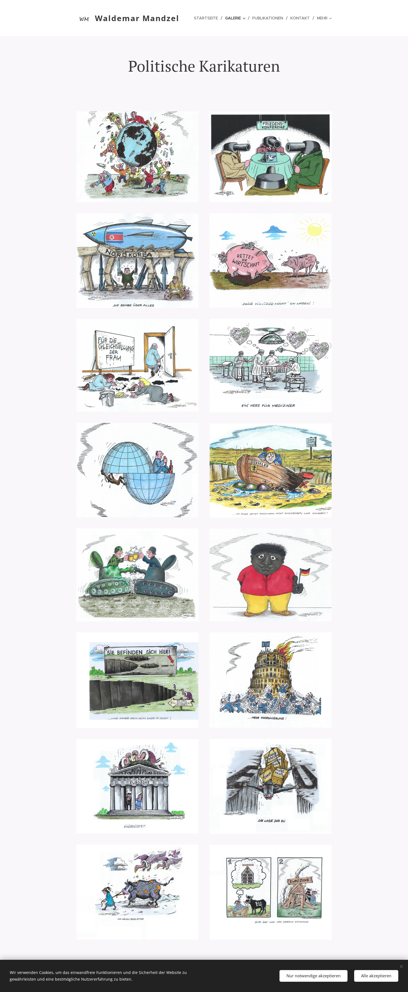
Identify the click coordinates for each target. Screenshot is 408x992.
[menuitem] (207, 18)
